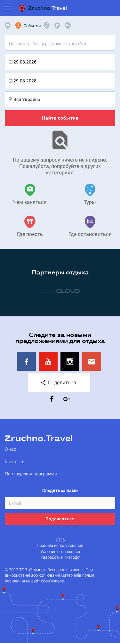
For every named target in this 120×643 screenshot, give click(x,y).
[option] (60, 290)
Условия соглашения (60, 551)
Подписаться (60, 519)
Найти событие (60, 118)
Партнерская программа (31, 474)
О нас (10, 449)
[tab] (9, 25)
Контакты (15, 461)
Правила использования (60, 545)
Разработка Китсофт (60, 557)
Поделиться (61, 382)
